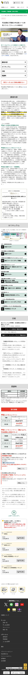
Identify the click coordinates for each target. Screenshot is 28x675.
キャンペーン (6, 627)
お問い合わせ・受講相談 (18, 673)
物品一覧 (5, 629)
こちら (24, 87)
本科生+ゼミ (8, 544)
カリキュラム (6, 67)
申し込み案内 (6, 625)
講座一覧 (5, 622)
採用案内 (3, 658)
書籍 (2, 646)
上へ (25, 665)
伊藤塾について (4, 7)
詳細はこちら (21, 468)
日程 (3, 71)
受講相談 (5, 639)
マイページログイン (6, 656)
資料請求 (5, 637)
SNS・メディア (20, 7)
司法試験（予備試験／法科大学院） (10, 11)
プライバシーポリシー (7, 651)
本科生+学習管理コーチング (11, 555)
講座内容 (5, 62)
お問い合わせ (4, 634)
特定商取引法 (4, 654)
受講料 (4, 75)
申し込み (3, 620)
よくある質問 (6, 641)
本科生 (8, 533)
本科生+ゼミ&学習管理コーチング (13, 566)
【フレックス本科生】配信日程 (13, 329)
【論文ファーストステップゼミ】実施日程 (13, 335)
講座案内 (13, 7)
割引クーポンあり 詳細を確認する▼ (14, 82)
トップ (2, 15)
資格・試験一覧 (8, 15)
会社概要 (3, 661)
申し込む (21, 537)
